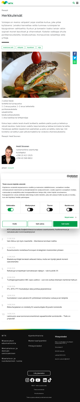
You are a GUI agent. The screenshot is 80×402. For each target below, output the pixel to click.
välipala (20, 47)
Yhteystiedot (35, 346)
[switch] (30, 209)
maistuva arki (8, 47)
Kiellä (15, 224)
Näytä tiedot (69, 217)
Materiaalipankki (37, 341)
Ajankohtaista (35, 335)
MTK (4, 335)
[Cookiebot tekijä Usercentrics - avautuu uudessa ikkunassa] (68, 176)
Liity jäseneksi (39, 373)
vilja (39, 47)
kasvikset (30, 47)
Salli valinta (40, 224)
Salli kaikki (65, 224)
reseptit (11, 168)
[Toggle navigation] (76, 3)
